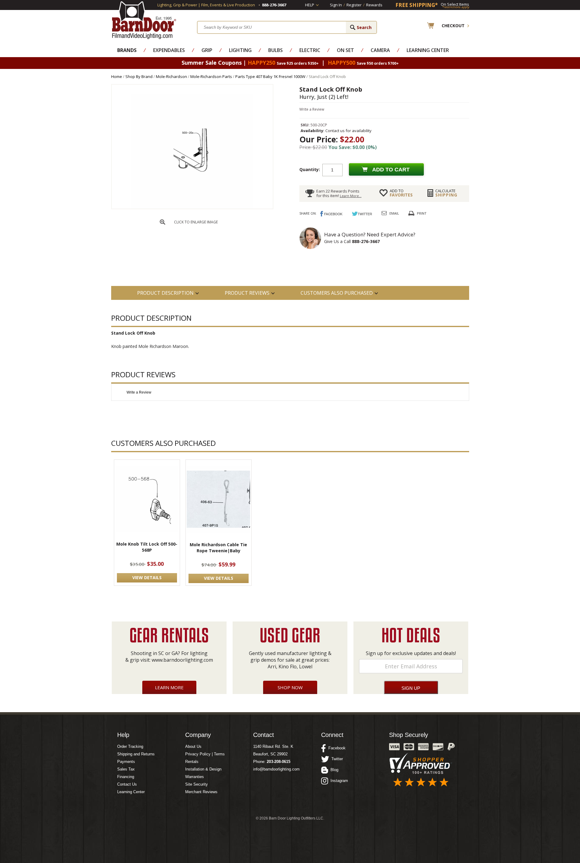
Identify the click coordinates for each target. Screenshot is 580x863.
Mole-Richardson (171, 76)
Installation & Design (203, 769)
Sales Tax (126, 769)
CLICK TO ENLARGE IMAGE (196, 222)
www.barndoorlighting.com (182, 660)
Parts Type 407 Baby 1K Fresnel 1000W (270, 76)
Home (116, 76)
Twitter (336, 759)
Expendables (169, 50)
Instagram (338, 780)
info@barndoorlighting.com (276, 769)
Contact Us (127, 784)
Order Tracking (130, 746)
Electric (309, 50)
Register (354, 5)
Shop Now (290, 687)
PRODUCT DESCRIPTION (165, 293)
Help (309, 5)
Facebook (336, 748)
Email (394, 213)
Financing (125, 776)
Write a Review (311, 109)
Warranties (194, 776)
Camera (380, 50)
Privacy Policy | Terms (205, 754)
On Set (345, 50)
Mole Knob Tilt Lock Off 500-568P (146, 547)
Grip (206, 50)
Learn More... (351, 195)
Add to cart (391, 170)
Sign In (336, 5)
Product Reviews (247, 293)
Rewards (374, 5)
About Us (193, 746)
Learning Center (428, 50)
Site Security (196, 784)
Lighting (240, 50)
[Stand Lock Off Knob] (192, 207)
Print (422, 213)
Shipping (446, 193)
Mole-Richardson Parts (211, 76)
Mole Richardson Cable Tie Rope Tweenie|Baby (218, 547)
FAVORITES (401, 193)
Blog (333, 769)
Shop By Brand (139, 76)
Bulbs (275, 50)
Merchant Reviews (201, 792)
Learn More (169, 687)
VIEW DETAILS (147, 577)
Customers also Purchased (337, 293)
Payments (126, 761)
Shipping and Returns (136, 754)
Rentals (191, 761)
